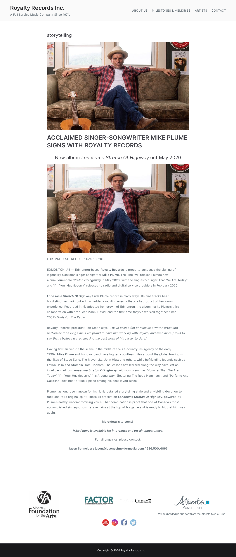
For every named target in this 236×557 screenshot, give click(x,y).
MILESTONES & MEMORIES (171, 10)
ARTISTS (201, 10)
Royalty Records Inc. (37, 7)
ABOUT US (140, 10)
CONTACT (218, 10)
